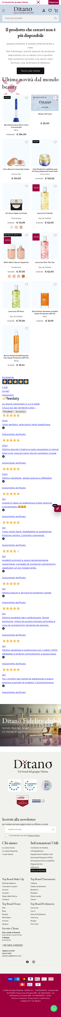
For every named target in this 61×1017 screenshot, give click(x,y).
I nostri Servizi (7, 854)
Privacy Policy (34, 835)
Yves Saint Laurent (9, 886)
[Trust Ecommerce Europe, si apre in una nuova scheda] (15, 785)
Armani (5, 890)
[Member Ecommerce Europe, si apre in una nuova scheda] (30, 785)
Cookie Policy (45, 998)
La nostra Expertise (9, 851)
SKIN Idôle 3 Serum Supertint (16, 262)
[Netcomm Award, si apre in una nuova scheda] (22, 801)
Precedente (8, 412)
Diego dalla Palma (9, 896)
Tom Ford (34, 924)
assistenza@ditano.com (12, 956)
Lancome (34, 908)
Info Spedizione (36, 851)
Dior (3, 908)
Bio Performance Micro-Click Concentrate (16, 126)
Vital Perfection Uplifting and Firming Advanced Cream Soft (45, 170)
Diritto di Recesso (38, 870)
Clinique (5, 899)
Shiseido (33, 893)
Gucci (32, 911)
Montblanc (6, 917)
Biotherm (34, 890)
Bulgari (5, 914)
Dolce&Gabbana (9, 883)
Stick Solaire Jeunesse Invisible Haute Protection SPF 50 (45, 312)
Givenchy (34, 917)
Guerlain (5, 893)
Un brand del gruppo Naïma (15, 2)
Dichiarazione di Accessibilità (42, 861)
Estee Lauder (35, 896)
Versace (5, 924)
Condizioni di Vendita (39, 848)
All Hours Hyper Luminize (16, 213)
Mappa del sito (36, 864)
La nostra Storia (8, 848)
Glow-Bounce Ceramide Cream (16, 169)
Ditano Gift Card (45, 114)
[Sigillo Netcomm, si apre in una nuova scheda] (46, 785)
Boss (4, 911)
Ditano (48, 996)
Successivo (20, 412)
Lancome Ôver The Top (44, 262)
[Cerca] (55, 18)
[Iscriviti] (53, 829)
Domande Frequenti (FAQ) (41, 857)
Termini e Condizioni (19, 998)
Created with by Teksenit (31, 1001)
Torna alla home (30, 70)
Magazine (53, 2)
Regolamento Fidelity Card (41, 854)
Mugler (33, 921)
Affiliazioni (34, 867)
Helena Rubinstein (38, 886)
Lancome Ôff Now (16, 311)
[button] (3, 10)
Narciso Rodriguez (38, 914)
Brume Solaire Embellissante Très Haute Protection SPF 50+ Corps (16, 356)
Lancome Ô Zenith (45, 213)
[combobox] (30, 18)
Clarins (33, 899)
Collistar (33, 883)
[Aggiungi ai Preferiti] (26, 98)
